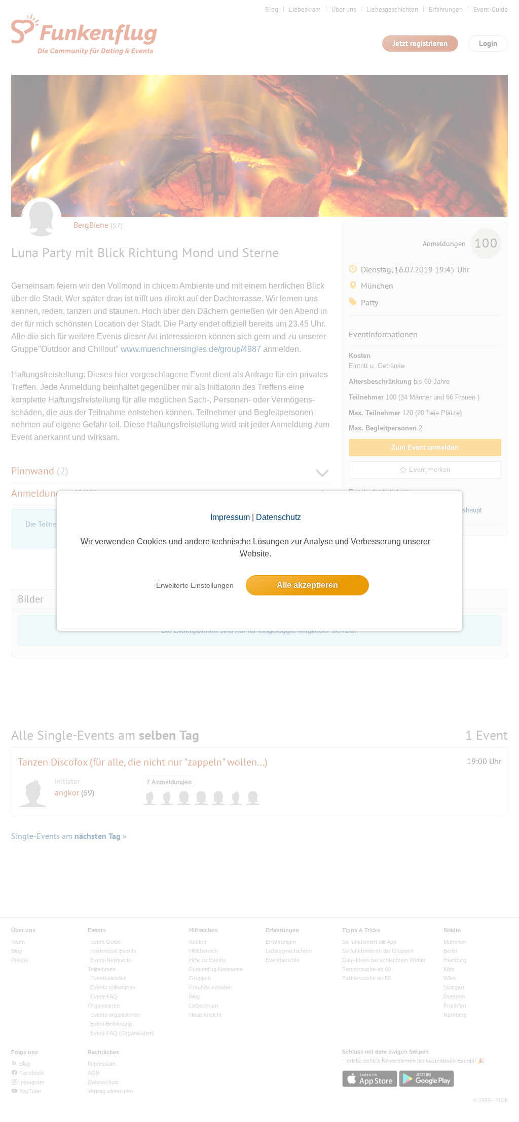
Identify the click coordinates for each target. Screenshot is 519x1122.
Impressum (230, 517)
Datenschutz (278, 517)
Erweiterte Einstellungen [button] (195, 585)
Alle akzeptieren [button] (307, 585)
